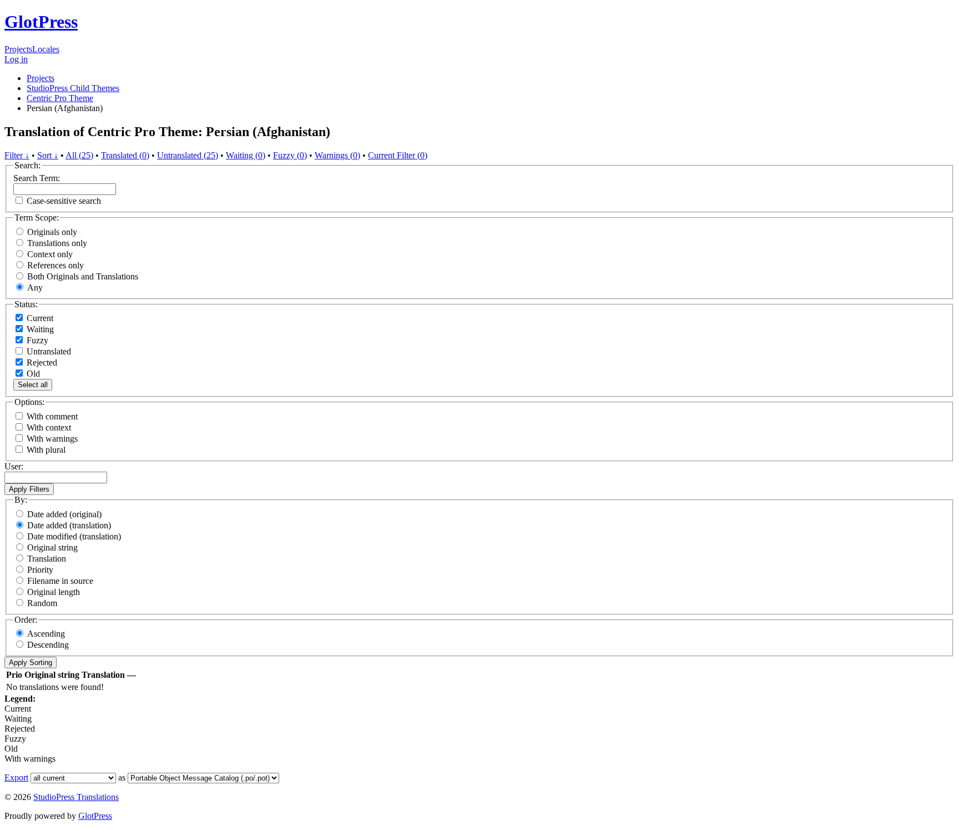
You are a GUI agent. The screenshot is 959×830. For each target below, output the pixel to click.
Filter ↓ (16, 155)
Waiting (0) (245, 155)
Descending (48, 644)
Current (38, 318)
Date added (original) (64, 514)
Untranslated (47, 351)
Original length (53, 592)
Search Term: (36, 178)
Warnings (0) (337, 155)
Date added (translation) (69, 525)
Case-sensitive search (64, 201)
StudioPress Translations (76, 797)
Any (35, 287)
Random (42, 603)
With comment (52, 416)
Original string (52, 547)
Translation (46, 558)
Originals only (52, 232)
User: (13, 466)
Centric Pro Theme (60, 98)
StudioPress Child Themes (73, 88)
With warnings (52, 438)
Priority (40, 569)
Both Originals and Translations (82, 276)
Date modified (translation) (74, 536)
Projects (18, 49)
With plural (46, 449)
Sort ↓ (47, 155)
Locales (45, 49)
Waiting (39, 329)
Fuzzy (36, 340)
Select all (33, 385)
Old (32, 373)
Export (16, 777)
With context (49, 427)
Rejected (40, 362)
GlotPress (41, 22)
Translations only (57, 243)
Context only (50, 254)
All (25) (79, 155)
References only (55, 265)
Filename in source (60, 581)
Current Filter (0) (397, 155)
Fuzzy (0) (290, 155)
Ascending (46, 633)
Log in (16, 59)
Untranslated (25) (187, 155)
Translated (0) (125, 155)
